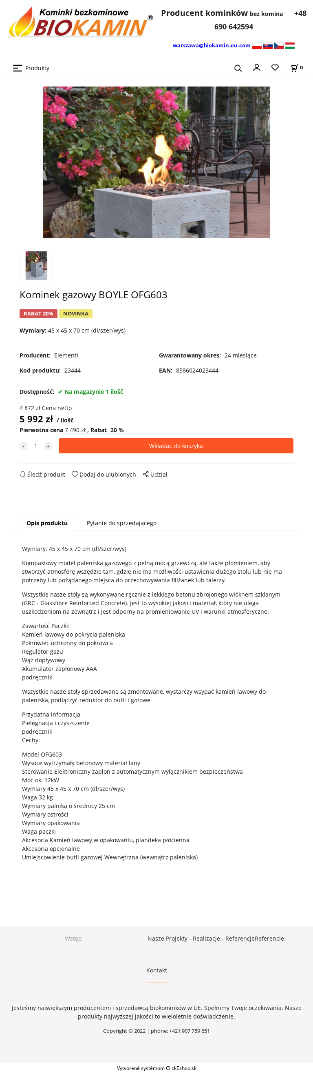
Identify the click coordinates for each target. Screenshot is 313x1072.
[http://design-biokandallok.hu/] (290, 45)
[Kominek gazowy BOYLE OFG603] (156, 162)
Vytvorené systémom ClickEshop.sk (156, 1068)
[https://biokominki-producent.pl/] (257, 45)
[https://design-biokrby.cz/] (279, 45)
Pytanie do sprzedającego (121, 523)
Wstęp (73, 938)
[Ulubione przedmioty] (275, 68)
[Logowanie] (257, 67)
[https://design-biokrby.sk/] (268, 45)
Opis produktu (47, 523)
